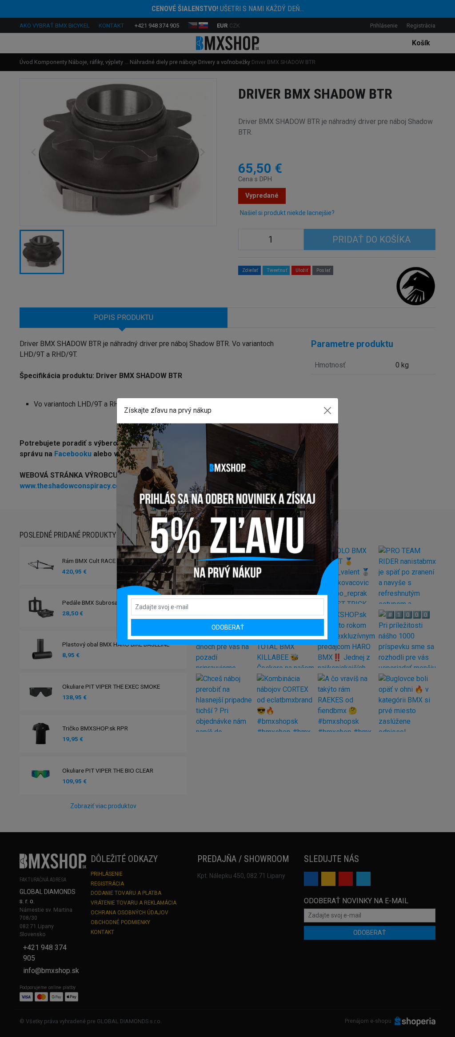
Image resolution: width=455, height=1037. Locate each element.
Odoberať (228, 627)
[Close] (327, 410)
